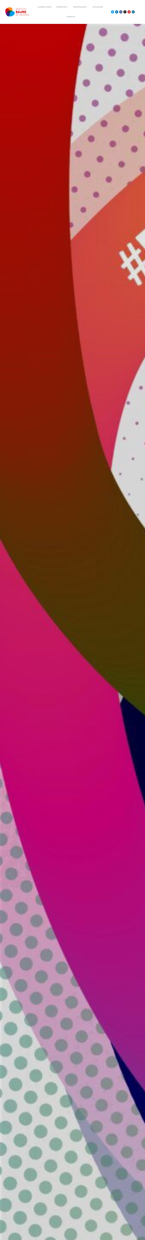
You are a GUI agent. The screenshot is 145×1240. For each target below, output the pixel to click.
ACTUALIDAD (98, 7)
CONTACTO (70, 17)
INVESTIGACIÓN (79, 7)
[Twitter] (112, 11)
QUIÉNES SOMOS (44, 7)
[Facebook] (120, 11)
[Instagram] (125, 11)
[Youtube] (129, 11)
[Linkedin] (116, 11)
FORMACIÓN (61, 7)
